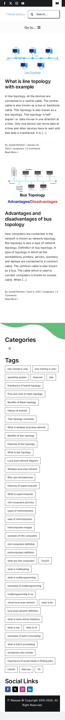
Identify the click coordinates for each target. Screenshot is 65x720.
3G (38, 669)
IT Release (13, 700)
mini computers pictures (21, 502)
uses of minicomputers (20, 519)
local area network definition (23, 610)
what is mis (14, 627)
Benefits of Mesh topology (22, 402)
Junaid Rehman (16, 144)
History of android (17, 410)
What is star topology (19, 452)
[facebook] (4, 3)
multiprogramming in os (20, 594)
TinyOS (45, 560)
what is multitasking (18, 569)
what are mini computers (21, 560)
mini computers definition (21, 544)
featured (37, 377)
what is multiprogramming (22, 577)
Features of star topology (21, 444)
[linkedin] (30, 689)
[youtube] (23, 3)
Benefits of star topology (21, 435)
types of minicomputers (20, 510)
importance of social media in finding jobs (30, 660)
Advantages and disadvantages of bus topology (28, 218)
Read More (11, 152)
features (26, 669)
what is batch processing (21, 644)
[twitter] (10, 3)
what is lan (47, 602)
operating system (17, 377)
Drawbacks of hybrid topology (24, 385)
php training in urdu (45, 368)
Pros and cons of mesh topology (25, 393)
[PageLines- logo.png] (15, 14)
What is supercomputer (20, 494)
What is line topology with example (27, 84)
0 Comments (33, 148)
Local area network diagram (23, 460)
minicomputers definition (21, 552)
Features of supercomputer (22, 485)
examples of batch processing (24, 635)
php (51, 377)
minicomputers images (20, 527)
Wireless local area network (22, 469)
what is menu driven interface (24, 619)
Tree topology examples (21, 418)
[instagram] (16, 3)
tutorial (11, 669)
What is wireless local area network (27, 427)
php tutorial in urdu (18, 368)
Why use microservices (20, 477)
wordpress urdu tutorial (20, 652)
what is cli (31, 627)
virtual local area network (21, 602)
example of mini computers (22, 535)
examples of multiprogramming (24, 585)
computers (18, 148)
